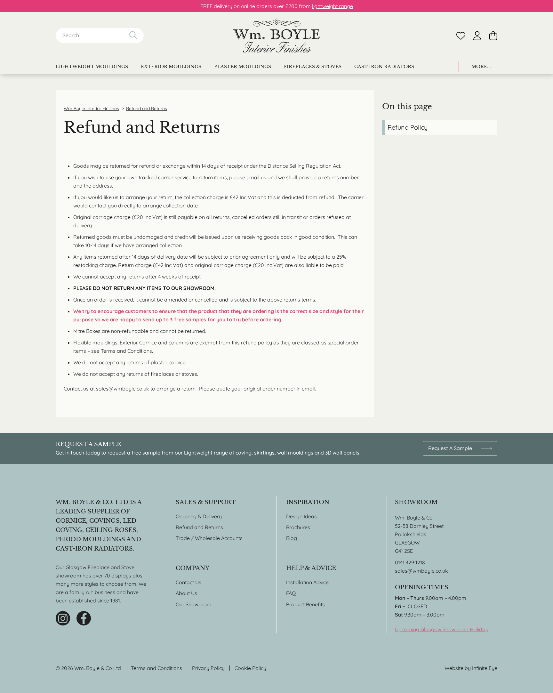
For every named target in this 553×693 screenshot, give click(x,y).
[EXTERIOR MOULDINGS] (171, 66)
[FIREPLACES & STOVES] (312, 66)
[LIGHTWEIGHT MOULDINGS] (92, 66)
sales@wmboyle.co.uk (122, 388)
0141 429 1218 (410, 562)
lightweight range (332, 6)
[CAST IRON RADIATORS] (384, 66)
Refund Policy (408, 127)
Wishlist (460, 36)
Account (477, 35)
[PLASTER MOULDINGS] (242, 66)
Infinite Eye (484, 668)
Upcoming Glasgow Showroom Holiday (441, 629)
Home (276, 35)
